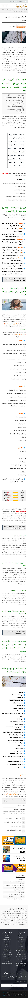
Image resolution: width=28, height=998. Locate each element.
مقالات (3, 9)
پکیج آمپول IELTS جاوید (19, 809)
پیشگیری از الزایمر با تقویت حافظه (18, 849)
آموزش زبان (5, 173)
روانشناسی (7, 937)
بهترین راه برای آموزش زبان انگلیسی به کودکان (15, 899)
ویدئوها (7, 944)
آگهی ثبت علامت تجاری (7, 954)
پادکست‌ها (7, 946)
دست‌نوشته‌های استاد (7, 939)
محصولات (21, 937)
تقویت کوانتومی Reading (21, 965)
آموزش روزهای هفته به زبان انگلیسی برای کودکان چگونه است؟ (15, 102)
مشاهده (22, 851)
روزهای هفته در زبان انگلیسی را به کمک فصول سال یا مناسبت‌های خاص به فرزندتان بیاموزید (15, 106)
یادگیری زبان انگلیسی (21, 511)
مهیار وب (13, 995)
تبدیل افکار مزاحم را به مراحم (21, 960)
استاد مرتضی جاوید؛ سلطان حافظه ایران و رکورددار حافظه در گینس (21, 5)
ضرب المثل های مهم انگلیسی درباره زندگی (16, 896)
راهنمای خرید (19, 1)
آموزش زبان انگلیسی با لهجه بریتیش (17, 887)
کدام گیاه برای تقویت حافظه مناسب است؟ (16, 894)
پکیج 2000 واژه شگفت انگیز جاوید (14, 830)
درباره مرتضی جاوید (21, 939)
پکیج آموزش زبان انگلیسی (11, 794)
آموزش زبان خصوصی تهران (19, 890)
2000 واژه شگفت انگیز (21, 954)
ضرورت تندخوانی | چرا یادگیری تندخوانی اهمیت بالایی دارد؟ (15, 882)
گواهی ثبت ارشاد (7, 961)
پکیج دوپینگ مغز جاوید (16, 826)
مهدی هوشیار (4, 995)
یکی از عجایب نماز (20, 892)
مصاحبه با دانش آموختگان (6, 963)
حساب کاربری (12, 1)
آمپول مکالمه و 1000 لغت (21, 956)
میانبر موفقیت (21, 879)
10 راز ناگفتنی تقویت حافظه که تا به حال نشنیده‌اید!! (14, 885)
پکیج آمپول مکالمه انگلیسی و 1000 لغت (13, 818)
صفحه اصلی (15, 9)
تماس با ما (25, 1)
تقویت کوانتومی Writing (21, 963)
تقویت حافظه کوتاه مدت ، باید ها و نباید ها (19, 858)
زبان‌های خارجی (8, 9)
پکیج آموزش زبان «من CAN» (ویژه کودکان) (12, 822)
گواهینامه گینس (7, 959)
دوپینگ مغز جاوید (21, 952)
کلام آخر (20, 112)
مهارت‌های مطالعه (7, 942)
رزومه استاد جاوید (7, 956)
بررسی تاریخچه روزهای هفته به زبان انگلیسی (14, 100)
